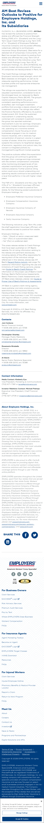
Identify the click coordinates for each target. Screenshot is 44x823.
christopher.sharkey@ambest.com (16, 342)
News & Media (8, 731)
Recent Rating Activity (18, 262)
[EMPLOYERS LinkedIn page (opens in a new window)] (24, 574)
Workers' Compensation (12, 621)
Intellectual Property (11, 754)
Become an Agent (10, 642)
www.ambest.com (9, 305)
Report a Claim (8, 692)
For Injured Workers (13, 672)
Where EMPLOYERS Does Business (17, 617)
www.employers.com (20, 522)
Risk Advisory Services (11, 603)
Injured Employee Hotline (12, 681)
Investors (6, 727)
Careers (5, 718)
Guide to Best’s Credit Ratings (19, 269)
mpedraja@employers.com (30, 396)
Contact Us (7, 722)
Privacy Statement (24, 749)
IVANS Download (9, 656)
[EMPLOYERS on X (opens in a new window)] (19, 574)
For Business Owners (14, 590)
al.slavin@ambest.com (11, 365)
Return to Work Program (12, 697)
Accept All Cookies (22, 819)
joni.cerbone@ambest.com (13, 330)
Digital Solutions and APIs (13, 740)
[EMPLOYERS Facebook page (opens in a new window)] (13, 574)
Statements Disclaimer (12, 752)
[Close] (41, 801)
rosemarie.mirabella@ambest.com (16, 353)
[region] (22, 810)
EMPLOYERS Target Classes (14, 651)
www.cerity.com (26, 527)
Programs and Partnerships (14, 735)
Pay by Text (7, 612)
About (4, 713)
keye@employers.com (27, 384)
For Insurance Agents (14, 633)
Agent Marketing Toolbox (13, 638)
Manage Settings (22, 813)
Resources (6, 660)
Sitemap (26, 754)
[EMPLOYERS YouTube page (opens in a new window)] (30, 574)
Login (9, 599)
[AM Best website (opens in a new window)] (24, 583)
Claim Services (8, 595)
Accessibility (29, 752)
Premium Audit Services (12, 608)
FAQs (4, 626)
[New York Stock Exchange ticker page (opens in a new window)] (15, 583)
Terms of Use (7, 749)
